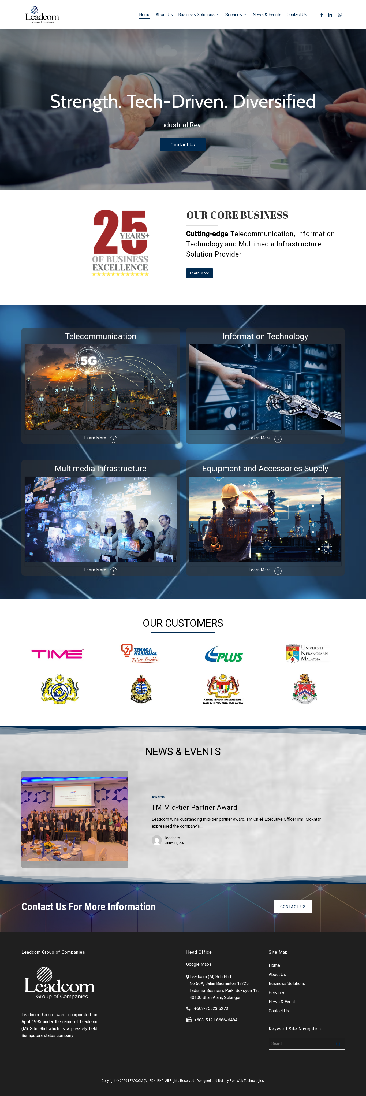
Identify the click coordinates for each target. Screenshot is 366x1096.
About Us (277, 974)
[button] (199, 273)
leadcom (172, 838)
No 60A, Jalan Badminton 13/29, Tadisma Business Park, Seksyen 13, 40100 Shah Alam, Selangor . (224, 990)
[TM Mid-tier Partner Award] (74, 819)
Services (277, 992)
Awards (158, 797)
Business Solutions (287, 983)
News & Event (282, 1001)
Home (274, 965)
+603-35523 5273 (211, 1008)
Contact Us (182, 144)
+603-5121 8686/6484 (215, 1020)
